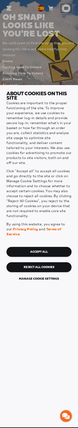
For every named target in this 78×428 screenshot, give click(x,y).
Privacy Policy (25, 229)
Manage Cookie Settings (39, 279)
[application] (66, 416)
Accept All (39, 251)
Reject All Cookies (39, 267)
